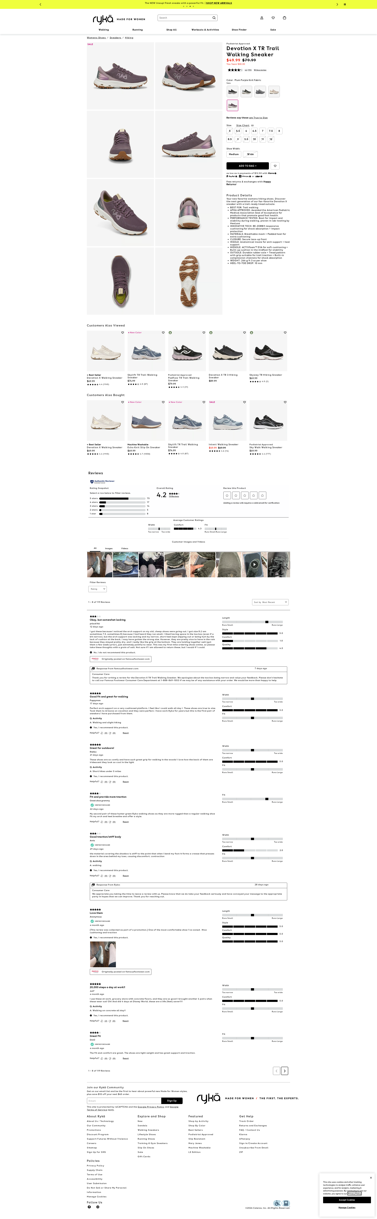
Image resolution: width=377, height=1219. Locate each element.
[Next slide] (337, 4)
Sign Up (172, 1100)
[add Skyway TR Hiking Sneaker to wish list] (285, 333)
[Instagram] (97, 1208)
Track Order (246, 1121)
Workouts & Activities (205, 29)
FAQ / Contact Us (249, 1130)
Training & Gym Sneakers (153, 1143)
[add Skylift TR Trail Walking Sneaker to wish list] (163, 333)
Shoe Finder (239, 29)
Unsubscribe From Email (253, 1147)
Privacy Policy (95, 1165)
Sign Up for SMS (96, 1152)
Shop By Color (197, 1125)
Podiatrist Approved (200, 1134)
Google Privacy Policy (151, 1107)
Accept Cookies (347, 1200)
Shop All (171, 29)
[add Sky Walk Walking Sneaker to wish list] (285, 402)
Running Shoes (146, 1139)
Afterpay (244, 1139)
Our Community (96, 1125)
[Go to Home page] (119, 19)
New (140, 1121)
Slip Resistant (196, 1139)
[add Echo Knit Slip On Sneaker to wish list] (163, 402)
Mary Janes (195, 1143)
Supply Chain (94, 1170)
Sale (273, 29)
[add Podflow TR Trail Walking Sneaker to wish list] (204, 333)
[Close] (371, 1177)
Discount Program (98, 1134)
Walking (104, 29)
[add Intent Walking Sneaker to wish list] (245, 402)
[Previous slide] (40, 4)
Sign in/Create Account (253, 1143)
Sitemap (92, 1147)
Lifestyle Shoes (147, 1134)
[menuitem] (104, 30)
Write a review (260, 70)
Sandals (142, 1125)
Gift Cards (144, 1156)
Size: (229, 125)
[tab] (183, 6)
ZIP (241, 1152)
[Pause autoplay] (345, 4)
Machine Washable (199, 1147)
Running (138, 29)
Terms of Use (94, 1174)
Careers (91, 1143)
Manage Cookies (96, 1196)
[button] (110, 29)
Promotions (94, 1130)
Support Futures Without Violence (107, 1139)
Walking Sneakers (148, 1130)
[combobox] (188, 18)
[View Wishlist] (273, 17)
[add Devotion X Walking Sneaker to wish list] (123, 333)
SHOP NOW (256, 3)
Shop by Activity (198, 1121)
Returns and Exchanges (253, 1125)
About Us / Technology (100, 1121)
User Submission (97, 1183)
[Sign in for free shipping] (261, 17)
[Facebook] (89, 1208)
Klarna (243, 1134)
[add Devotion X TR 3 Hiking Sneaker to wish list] (245, 333)
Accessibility (95, 1179)
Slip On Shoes (146, 1147)
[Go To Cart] (284, 17)
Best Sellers (195, 1130)
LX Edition (194, 1152)
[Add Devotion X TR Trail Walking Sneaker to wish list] (275, 165)
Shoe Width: (233, 148)
